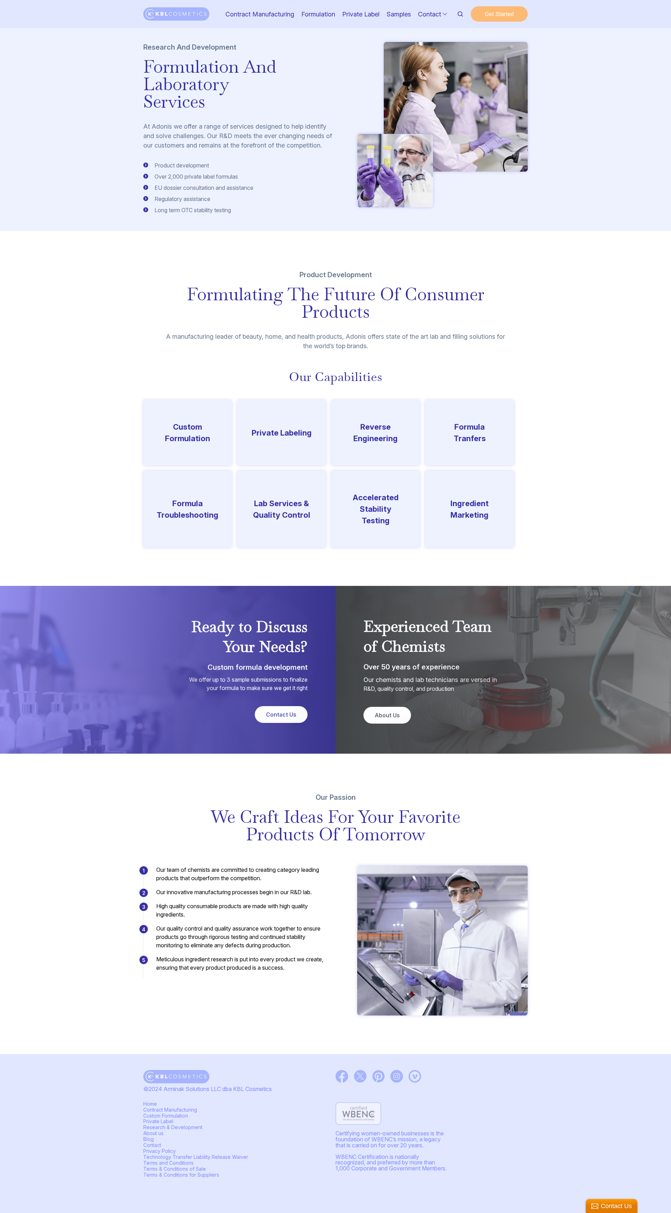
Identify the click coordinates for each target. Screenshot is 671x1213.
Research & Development (172, 1127)
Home (150, 1104)
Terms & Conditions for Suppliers (181, 1175)
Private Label (361, 14)
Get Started (499, 13)
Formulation (318, 14)
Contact (429, 14)
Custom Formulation (165, 1116)
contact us (281, 714)
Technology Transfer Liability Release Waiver (195, 1157)
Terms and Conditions (168, 1163)
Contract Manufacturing (259, 14)
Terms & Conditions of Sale (174, 1169)
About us (387, 715)
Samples (399, 14)
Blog (148, 1139)
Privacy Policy (159, 1151)
